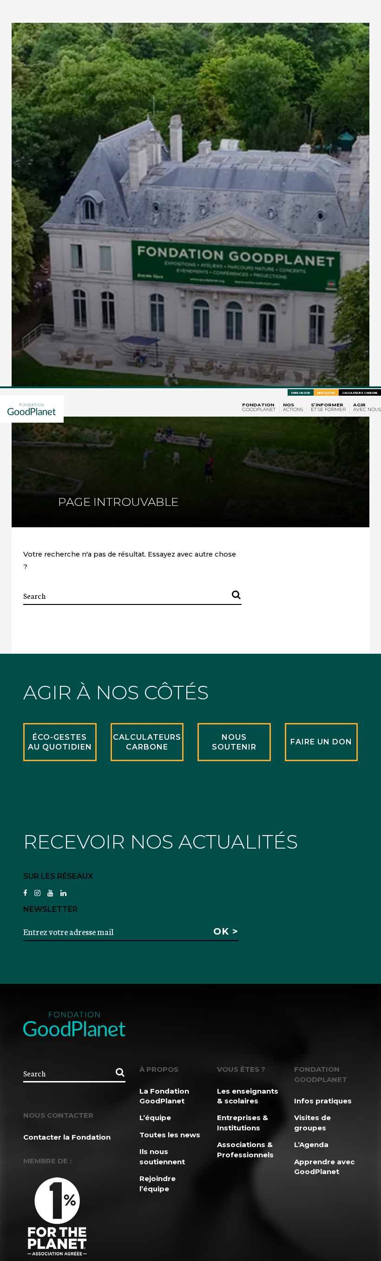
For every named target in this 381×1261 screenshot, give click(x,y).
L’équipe (155, 1117)
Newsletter (326, 392)
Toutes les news (169, 1134)
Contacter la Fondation (67, 1137)
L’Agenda (311, 1144)
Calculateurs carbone (359, 392)
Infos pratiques (323, 1100)
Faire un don (300, 392)
